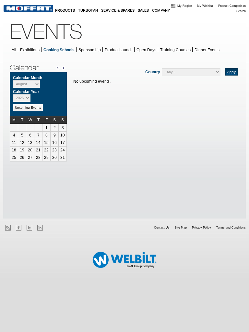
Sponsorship (89, 50)
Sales (143, 11)
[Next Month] (63, 68)
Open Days (146, 50)
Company (161, 11)
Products (65, 11)
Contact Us (162, 227)
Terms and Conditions (231, 227)
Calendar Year (26, 91)
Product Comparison (232, 5)
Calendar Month (27, 78)
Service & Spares (118, 11)
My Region (184, 5)
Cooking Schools (59, 50)
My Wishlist (205, 5)
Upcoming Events (28, 107)
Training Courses (175, 50)
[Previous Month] (57, 67)
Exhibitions (30, 50)
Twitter (29, 228)
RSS (8, 228)
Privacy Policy (201, 227)
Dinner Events (207, 50)
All (14, 50)
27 (30, 157)
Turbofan (88, 11)
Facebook (18, 228)
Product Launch (119, 50)
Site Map (181, 227)
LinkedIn (40, 228)
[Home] (28, 8)
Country (152, 72)
